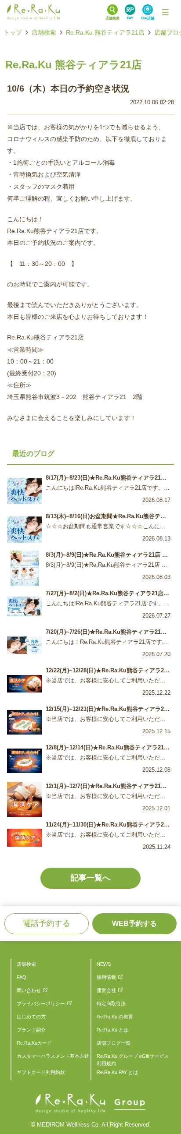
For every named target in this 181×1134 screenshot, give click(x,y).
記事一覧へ (90, 877)
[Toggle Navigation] (165, 12)
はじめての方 (31, 1016)
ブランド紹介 (31, 1029)
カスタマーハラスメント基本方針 (53, 1056)
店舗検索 (44, 32)
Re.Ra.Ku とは (112, 1029)
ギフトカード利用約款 (41, 1072)
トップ (13, 32)
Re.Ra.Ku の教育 (115, 1016)
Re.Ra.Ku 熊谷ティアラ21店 (105, 32)
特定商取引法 (111, 1003)
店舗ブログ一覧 (113, 1043)
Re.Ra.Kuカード (34, 1043)
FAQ (21, 977)
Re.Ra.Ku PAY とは (117, 1072)
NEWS (104, 964)
